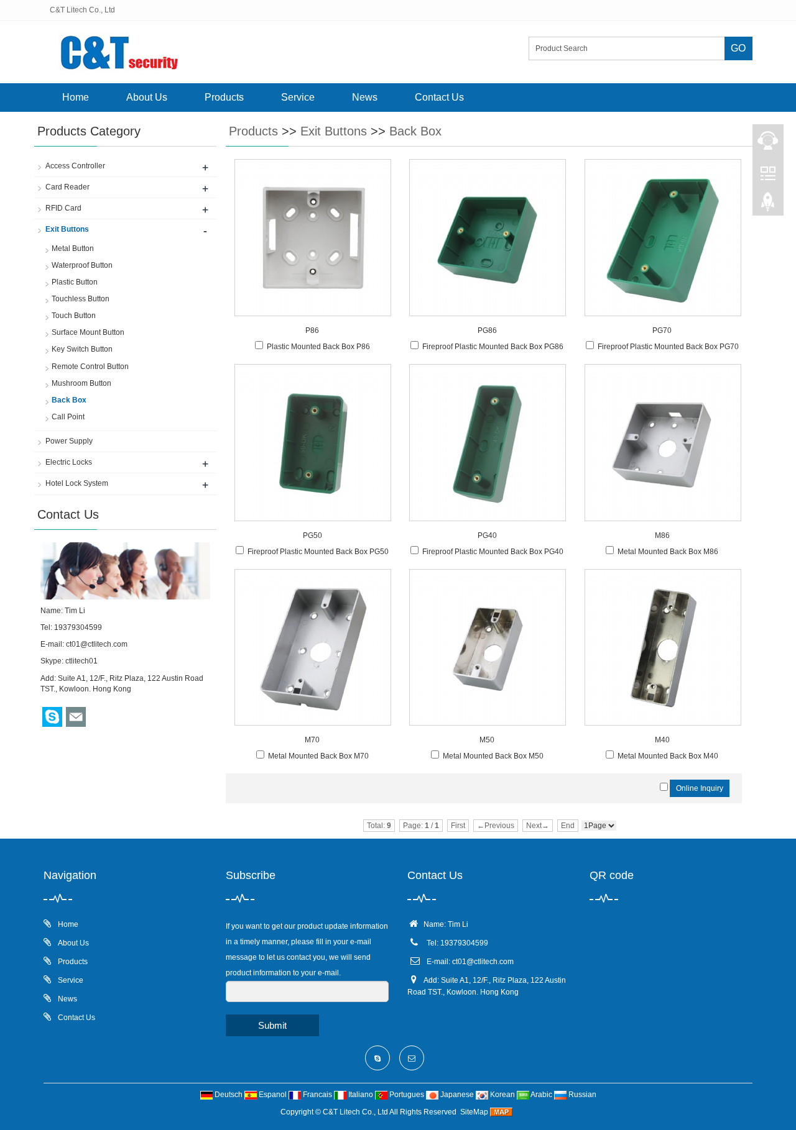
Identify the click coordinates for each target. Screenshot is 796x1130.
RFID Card (63, 208)
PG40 (487, 535)
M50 (486, 740)
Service (298, 97)
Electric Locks (68, 462)
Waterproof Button (82, 265)
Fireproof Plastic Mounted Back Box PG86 (492, 346)
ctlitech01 (81, 661)
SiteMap (474, 1112)
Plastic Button (75, 282)
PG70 (662, 330)
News (364, 97)
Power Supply (69, 441)
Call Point (68, 416)
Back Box (415, 131)
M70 (312, 740)
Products (224, 97)
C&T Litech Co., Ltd (355, 1112)
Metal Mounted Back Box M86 (668, 551)
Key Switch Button (82, 349)
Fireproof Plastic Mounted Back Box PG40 (492, 551)
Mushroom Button (81, 383)
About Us (146, 97)
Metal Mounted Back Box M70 (318, 756)
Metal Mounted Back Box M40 (668, 756)
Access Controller (75, 166)
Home (75, 97)
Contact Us (439, 97)
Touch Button (74, 315)
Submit (272, 1025)
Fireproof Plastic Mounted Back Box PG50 (318, 551)
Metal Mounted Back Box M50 (493, 756)
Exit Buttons (333, 131)
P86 (312, 330)
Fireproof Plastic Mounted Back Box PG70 (668, 346)
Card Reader (67, 187)
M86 (662, 535)
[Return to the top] (768, 205)
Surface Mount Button (88, 332)
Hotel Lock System (76, 483)
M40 (662, 740)
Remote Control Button (90, 366)
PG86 (487, 330)
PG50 (312, 535)
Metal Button (73, 248)
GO (738, 48)
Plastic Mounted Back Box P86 (318, 346)
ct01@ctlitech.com (96, 644)
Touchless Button (80, 298)
